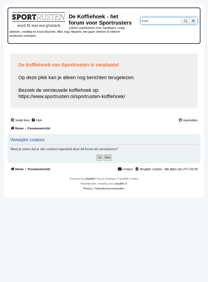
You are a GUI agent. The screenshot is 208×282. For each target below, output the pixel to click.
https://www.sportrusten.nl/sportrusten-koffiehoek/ (71, 96)
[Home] (39, 18)
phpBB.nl (121, 183)
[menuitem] (36, 120)
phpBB (89, 178)
